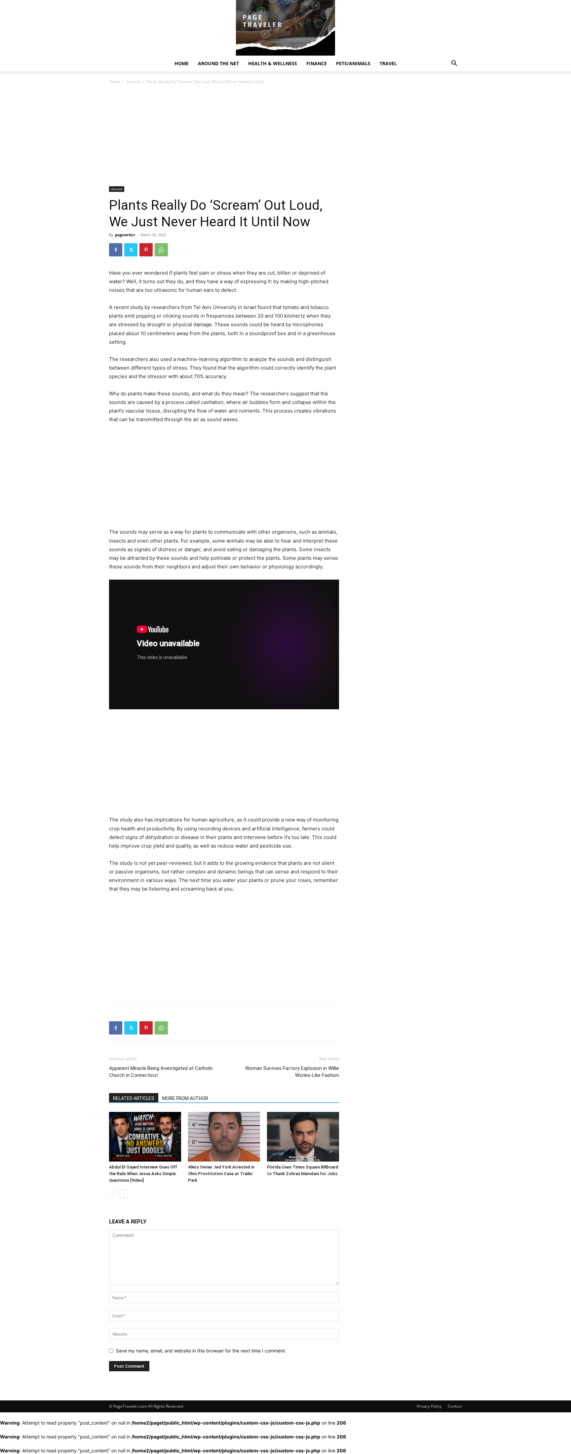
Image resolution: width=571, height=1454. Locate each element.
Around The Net (218, 63)
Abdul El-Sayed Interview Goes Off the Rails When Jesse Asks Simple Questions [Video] (143, 1174)
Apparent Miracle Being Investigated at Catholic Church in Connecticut (161, 1071)
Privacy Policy (429, 1406)
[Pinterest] (146, 249)
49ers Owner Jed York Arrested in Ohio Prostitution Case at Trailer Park (221, 1174)
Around (133, 81)
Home (181, 63)
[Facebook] (115, 249)
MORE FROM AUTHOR (185, 1098)
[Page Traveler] (285, 28)
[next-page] (124, 1193)
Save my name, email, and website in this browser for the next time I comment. (201, 1350)
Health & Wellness (272, 63)
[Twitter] (130, 249)
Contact (455, 1406)
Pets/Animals (353, 63)
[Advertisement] (224, 137)
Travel (388, 63)
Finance (316, 63)
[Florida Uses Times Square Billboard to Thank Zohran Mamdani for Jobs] (303, 1137)
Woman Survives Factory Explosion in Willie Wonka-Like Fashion (292, 1071)
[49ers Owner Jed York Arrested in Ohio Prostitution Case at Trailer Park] (224, 1137)
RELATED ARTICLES (133, 1098)
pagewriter (125, 234)
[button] (454, 64)
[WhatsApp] (161, 249)
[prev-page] (113, 1193)
